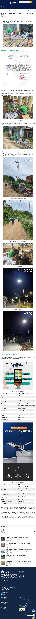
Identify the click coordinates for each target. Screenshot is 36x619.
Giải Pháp (2, 529)
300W (25, 3)
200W (23, 3)
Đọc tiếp (7, 541)
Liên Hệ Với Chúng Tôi (4, 608)
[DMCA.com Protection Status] (22, 609)
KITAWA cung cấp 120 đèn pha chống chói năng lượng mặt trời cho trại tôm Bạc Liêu (18, 561)
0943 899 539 (22, 601)
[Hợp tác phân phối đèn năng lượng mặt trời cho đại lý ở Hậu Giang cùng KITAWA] (3, 545)
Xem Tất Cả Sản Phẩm (4, 597)
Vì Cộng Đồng (3, 532)
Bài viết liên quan (4, 536)
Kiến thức (2, 531)
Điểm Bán (2, 533)
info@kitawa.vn (6, 592)
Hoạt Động (2, 530)
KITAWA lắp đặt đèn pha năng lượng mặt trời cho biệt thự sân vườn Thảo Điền (17, 537)
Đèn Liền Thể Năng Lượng (4, 602)
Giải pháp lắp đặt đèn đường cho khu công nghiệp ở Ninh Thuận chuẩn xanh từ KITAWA (19, 549)
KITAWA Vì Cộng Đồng (4, 606)
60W (19, 3)
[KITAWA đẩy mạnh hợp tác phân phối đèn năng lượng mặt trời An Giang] (3, 557)
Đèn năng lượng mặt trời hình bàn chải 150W (18, 482)
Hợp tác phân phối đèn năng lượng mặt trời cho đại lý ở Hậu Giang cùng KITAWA (18, 543)
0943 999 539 (22, 598)
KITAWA (13, 614)
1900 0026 (21, 606)
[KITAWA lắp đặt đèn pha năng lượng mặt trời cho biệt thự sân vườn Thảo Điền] (3, 539)
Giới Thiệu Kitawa (3, 607)
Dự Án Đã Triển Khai (3, 603)
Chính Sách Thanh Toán (22, 577)
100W (21, 3)
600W (31, 3)
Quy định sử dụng (21, 575)
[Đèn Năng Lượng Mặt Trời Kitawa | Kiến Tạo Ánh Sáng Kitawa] (13, 3)
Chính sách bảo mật (21, 571)
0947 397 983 (22, 604)
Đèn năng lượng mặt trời (19, 520)
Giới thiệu (2, 528)
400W (27, 3)
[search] (31, 2)
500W (29, 3)
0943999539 (7, 589)
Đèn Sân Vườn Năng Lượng (5, 601)
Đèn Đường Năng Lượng (4, 598)
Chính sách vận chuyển (22, 572)
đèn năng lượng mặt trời (5, 153)
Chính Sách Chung (21, 576)
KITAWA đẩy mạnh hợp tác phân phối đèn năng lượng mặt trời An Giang (16, 555)
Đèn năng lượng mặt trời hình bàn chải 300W (18, 391)
